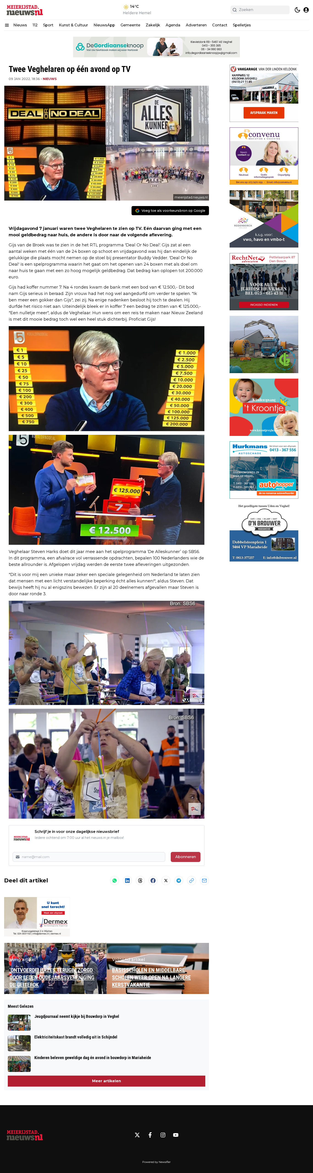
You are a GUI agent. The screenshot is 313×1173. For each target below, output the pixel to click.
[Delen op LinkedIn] (127, 880)
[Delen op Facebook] (153, 880)
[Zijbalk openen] (7, 25)
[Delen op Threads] (140, 880)
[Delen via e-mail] (204, 880)
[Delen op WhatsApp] (114, 880)
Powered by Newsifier (156, 1162)
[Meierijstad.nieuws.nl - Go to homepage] (24, 1135)
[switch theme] (297, 10)
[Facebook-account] (150, 1135)
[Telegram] (178, 880)
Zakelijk (153, 25)
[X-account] (137, 1135)
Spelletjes (242, 25)
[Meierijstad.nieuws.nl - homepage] (24, 9)
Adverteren (196, 25)
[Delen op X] (165, 880)
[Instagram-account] (163, 1135)
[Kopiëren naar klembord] (191, 880)
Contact (219, 25)
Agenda (173, 25)
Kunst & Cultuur (73, 25)
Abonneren (185, 857)
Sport (48, 25)
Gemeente (130, 25)
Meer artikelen (106, 1081)
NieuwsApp (104, 25)
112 (35, 25)
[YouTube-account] (175, 1135)
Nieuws (20, 25)
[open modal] (306, 10)
